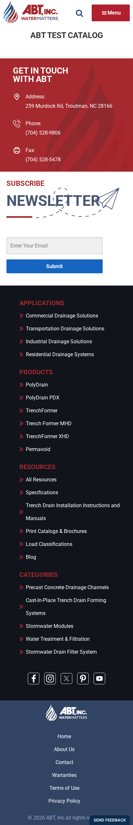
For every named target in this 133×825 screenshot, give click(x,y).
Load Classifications (49, 544)
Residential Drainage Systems (60, 354)
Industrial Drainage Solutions (59, 341)
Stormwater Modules (49, 626)
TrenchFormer (41, 410)
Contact (64, 762)
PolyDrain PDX (42, 398)
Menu (114, 13)
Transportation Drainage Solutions (65, 329)
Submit (54, 266)
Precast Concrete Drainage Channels (67, 587)
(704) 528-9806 (43, 133)
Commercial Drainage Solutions (62, 316)
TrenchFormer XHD (47, 436)
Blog (31, 557)
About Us (64, 749)
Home (64, 736)
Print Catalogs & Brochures (56, 531)
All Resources (41, 480)
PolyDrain (37, 385)
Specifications (42, 492)
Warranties (64, 775)
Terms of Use (64, 788)
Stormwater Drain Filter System (61, 652)
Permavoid (38, 449)
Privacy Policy (64, 801)
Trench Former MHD (49, 423)
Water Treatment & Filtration (58, 639)
